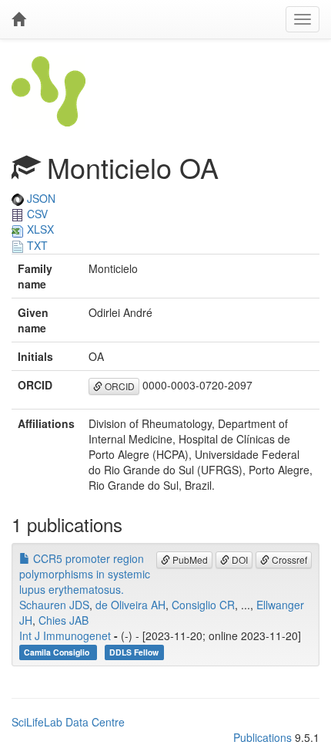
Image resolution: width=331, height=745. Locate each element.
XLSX (39, 229)
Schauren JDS (54, 604)
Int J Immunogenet (65, 635)
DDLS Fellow (134, 652)
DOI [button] (238, 559)
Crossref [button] (288, 559)
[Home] (18, 19)
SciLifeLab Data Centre (68, 722)
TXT (36, 245)
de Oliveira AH (130, 604)
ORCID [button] (118, 386)
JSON (39, 198)
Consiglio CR (203, 604)
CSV (36, 213)
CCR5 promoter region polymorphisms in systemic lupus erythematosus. (84, 574)
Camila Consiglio (58, 652)
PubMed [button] (189, 559)
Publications (262, 737)
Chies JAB (63, 620)
